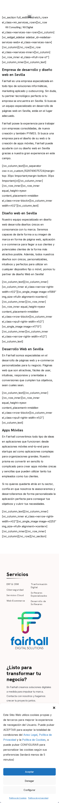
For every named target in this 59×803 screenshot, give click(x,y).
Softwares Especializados (39, 594)
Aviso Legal (30, 734)
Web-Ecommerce (16, 600)
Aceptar (29, 772)
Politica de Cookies (18, 798)
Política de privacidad (38, 798)
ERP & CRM (13, 584)
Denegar (29, 781)
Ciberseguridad (15, 589)
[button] (54, 707)
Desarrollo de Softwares (38, 603)
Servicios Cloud (15, 595)
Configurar (29, 790)
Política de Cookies (34, 739)
